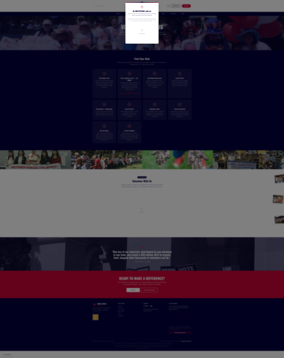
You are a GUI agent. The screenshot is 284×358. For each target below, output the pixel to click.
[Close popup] (156, 5)
